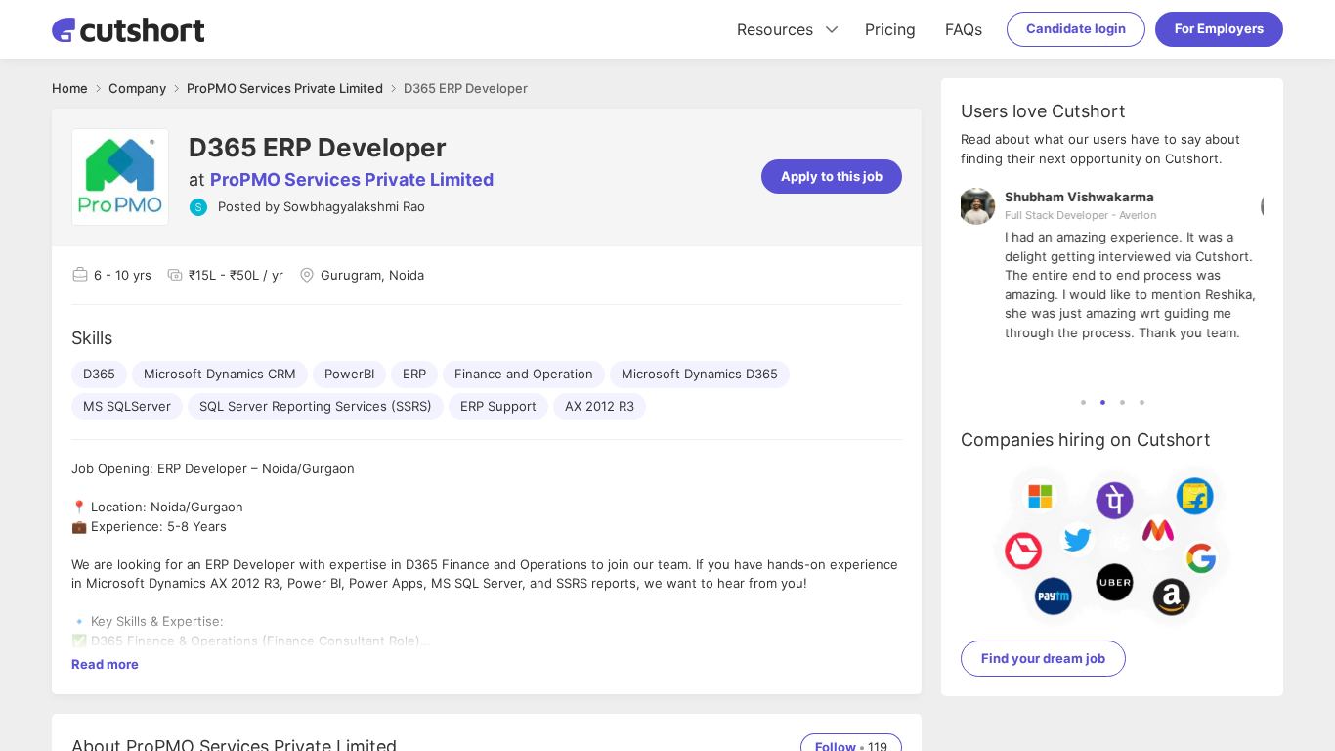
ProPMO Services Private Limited (352, 179)
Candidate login (1076, 28)
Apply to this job (832, 176)
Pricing (890, 29)
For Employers (1219, 28)
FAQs (963, 29)
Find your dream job (1043, 658)
